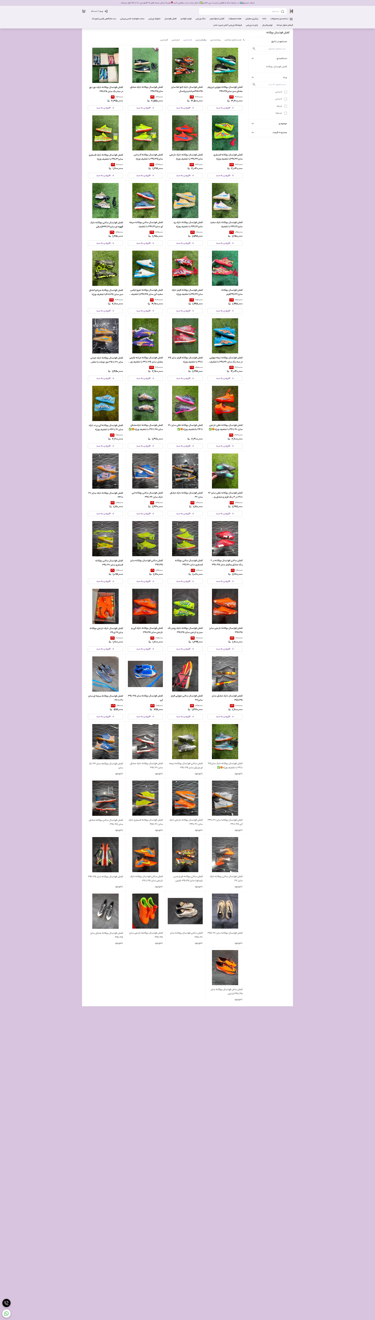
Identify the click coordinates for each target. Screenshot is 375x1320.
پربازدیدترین (215, 39)
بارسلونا (279, 113)
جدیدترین (187, 39)
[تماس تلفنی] (6, 1303)
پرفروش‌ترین (201, 39)
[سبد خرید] (84, 11)
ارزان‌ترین (176, 39)
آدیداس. (278, 99)
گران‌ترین (164, 39)
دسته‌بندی (282, 58)
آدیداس (278, 92)
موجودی (283, 123)
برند (285, 77)
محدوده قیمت (280, 132)
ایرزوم (279, 106)
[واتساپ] (6, 1313)
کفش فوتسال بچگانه (276, 66)
